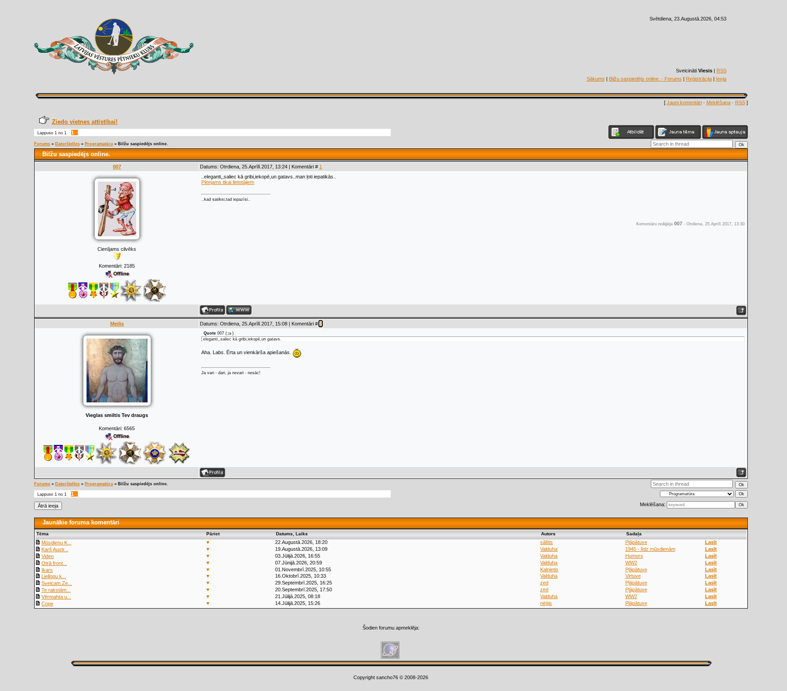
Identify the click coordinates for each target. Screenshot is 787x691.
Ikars (47, 570)
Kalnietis (549, 569)
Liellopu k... (53, 576)
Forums (42, 144)
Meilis (117, 323)
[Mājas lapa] (238, 310)
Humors (634, 556)
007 (117, 166)
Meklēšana (718, 102)
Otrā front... (54, 563)
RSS (721, 70)
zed (544, 582)
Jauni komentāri (684, 102)
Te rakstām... (56, 590)
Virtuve (633, 576)
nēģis (546, 603)
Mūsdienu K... (56, 542)
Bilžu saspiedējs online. (143, 144)
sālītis (546, 542)
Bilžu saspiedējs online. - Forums (645, 78)
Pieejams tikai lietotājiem (227, 182)
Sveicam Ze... (56, 583)
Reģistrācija (699, 78)
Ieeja (721, 78)
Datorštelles (67, 144)
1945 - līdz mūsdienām (650, 549)
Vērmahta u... (56, 597)
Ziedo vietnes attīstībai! (85, 121)
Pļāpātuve (636, 542)
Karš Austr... (54, 549)
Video (47, 556)
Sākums (596, 78)
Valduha (548, 549)
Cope (47, 603)
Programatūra (99, 144)
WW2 (631, 562)
